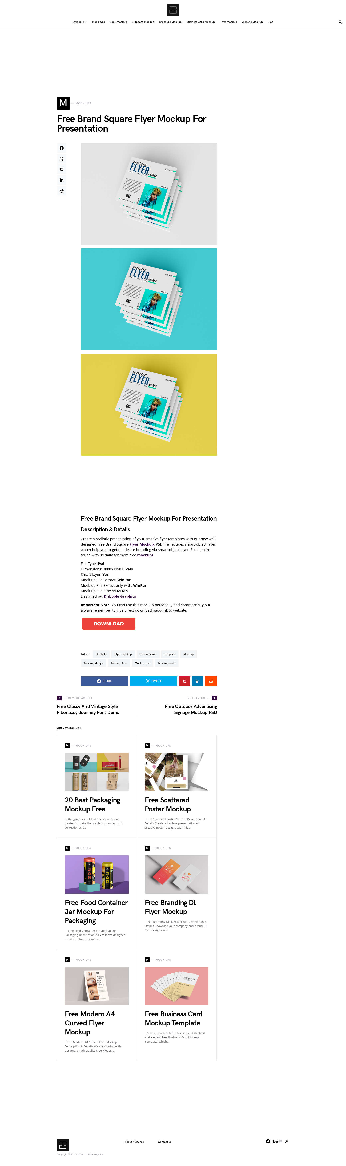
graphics (169, 654)
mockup (188, 654)
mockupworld (166, 663)
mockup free (119, 663)
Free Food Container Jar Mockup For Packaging (96, 912)
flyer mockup (123, 654)
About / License (134, 1142)
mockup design (93, 663)
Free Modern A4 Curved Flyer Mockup (90, 1023)
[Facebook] (268, 1141)
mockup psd (142, 663)
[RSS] (286, 1141)
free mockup (148, 654)
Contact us (164, 1142)
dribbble (101, 654)
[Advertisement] (173, 56)
